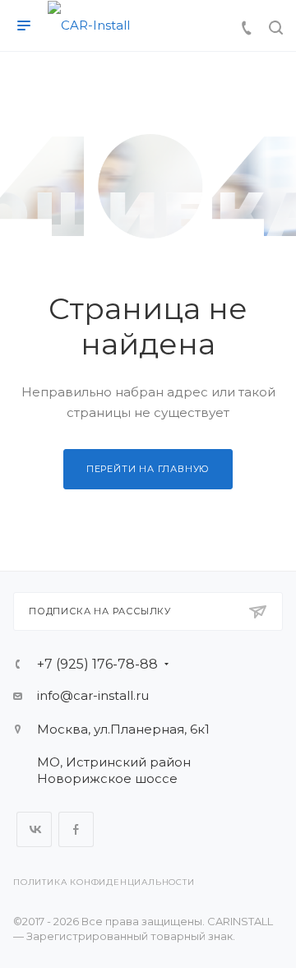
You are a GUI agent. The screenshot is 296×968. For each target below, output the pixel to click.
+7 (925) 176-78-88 (97, 664)
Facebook (76, 829)
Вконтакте (34, 829)
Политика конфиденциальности (104, 882)
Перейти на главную (148, 469)
